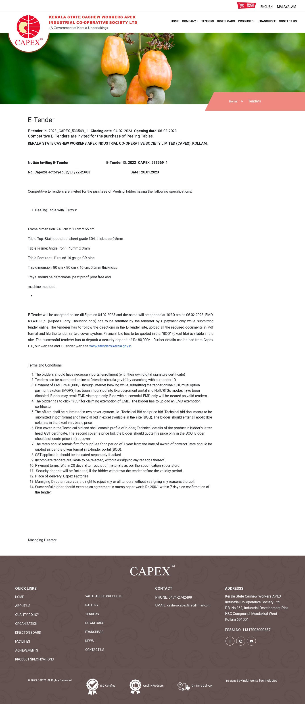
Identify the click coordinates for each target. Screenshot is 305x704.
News (89, 641)
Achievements (26, 650)
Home (233, 101)
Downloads (226, 21)
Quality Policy (27, 615)
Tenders (207, 21)
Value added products (103, 596)
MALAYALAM (286, 6)
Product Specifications (34, 659)
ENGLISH (267, 6)
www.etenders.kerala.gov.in (110, 346)
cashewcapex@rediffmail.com (189, 605)
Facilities (22, 641)
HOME (175, 21)
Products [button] (245, 21)
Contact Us (288, 21)
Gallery (91, 605)
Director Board (28, 632)
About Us (22, 606)
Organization (26, 623)
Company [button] (189, 21)
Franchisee (267, 21)
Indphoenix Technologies (259, 680)
